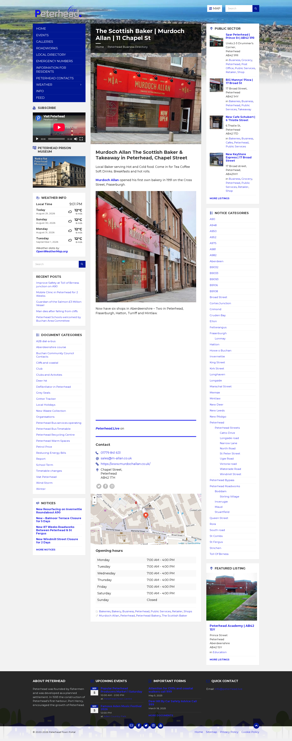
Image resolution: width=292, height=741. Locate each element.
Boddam (220, 491)
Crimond (215, 309)
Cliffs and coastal (47, 362)
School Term (44, 464)
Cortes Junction (220, 303)
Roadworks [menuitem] (47, 48)
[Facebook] (105, 486)
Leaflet (181, 543)
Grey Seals (43, 392)
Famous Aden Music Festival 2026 (121, 708)
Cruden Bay (218, 315)
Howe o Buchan (220, 350)
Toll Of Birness (219, 554)
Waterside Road (230, 469)
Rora (213, 524)
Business (128, 611)
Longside (216, 380)
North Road (228, 448)
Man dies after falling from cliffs (57, 311)
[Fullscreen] (81, 139)
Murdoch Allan (107, 180)
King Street (217, 362)
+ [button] (94, 497)
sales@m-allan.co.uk (116, 458)
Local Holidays (45, 404)
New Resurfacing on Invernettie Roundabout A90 (59, 511)
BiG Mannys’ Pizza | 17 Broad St (239, 81)
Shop (241, 72)
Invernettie (217, 356)
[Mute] (75, 139)
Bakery (116, 611)
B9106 (214, 285)
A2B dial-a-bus (45, 341)
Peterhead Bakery (148, 615)
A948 (213, 225)
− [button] (94, 502)
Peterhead (142, 611)
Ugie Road (227, 458)
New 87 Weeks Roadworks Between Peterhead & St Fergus (55, 530)
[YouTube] (160, 726)
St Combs (216, 536)
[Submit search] (255, 8)
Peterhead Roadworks (225, 486)
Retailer (177, 611)
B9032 (214, 267)
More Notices (45, 549)
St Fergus (216, 542)
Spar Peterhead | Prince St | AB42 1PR (240, 36)
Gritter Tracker (46, 398)
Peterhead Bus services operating (58, 422)
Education (220, 652)
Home (100, 46)
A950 (213, 231)
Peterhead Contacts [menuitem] (55, 78)
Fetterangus (218, 327)
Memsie (215, 392)
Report (41, 458)
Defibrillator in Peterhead (53, 386)
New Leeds (217, 410)
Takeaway (244, 109)
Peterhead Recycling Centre (55, 434)
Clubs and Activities (49, 374)
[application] (59, 127)
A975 (213, 243)
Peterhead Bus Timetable (53, 428)
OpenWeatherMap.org (52, 251)
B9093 (214, 279)
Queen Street (219, 518)
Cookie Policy (250, 732)
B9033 (214, 273)
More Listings (219, 198)
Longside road (229, 438)
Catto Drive (227, 432)
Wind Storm (44, 482)
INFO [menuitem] (40, 91)
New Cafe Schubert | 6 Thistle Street (240, 118)
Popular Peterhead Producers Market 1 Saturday (121, 690)
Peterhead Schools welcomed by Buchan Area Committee (58, 319)
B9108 (214, 291)
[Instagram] (112, 486)
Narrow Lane (228, 443)
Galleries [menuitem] (44, 42)
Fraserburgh (218, 333)
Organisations (45, 416)
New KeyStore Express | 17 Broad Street (239, 157)
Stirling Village (229, 496)
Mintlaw (215, 398)
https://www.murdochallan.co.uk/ (125, 464)
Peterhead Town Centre (118, 698)
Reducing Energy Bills (51, 452)
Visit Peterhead (46, 476)
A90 (212, 219)
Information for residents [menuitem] (51, 70)
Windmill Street (230, 474)
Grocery (246, 60)
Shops (188, 611)
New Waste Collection (51, 410)
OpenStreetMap (193, 543)
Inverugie (221, 501)
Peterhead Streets (227, 427)
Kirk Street (217, 368)
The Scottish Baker (174, 615)
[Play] (37, 139)
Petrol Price (44, 446)
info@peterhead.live (228, 689)
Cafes (229, 142)
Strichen (215, 548)
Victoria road (228, 463)
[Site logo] (58, 17)
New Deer (216, 404)
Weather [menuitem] (44, 85)
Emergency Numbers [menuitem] (54, 61)
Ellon (213, 321)
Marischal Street (221, 386)
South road (217, 530)
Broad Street (218, 297)
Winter (41, 488)
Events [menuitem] (42, 35)
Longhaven (217, 374)
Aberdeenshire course (51, 347)
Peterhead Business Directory (128, 46)
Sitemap (211, 732)
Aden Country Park (115, 716)
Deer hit (41, 380)
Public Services (161, 611)
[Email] (131, 726)
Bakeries (105, 611)
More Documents (161, 715)
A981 (213, 249)
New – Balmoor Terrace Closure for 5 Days (58, 520)
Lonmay (220, 338)
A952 (213, 237)
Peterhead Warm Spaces (53, 440)
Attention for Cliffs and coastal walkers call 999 (171, 690)
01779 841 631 (111, 453)
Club (39, 368)
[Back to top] (256, 726)
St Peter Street (230, 453)
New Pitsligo (218, 416)
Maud (219, 506)
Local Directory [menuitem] (51, 55)
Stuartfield (222, 512)
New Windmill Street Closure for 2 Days (57, 541)
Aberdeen (216, 261)
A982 (213, 255)
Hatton (214, 344)
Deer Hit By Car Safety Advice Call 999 (173, 703)
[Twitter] (98, 486)
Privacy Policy (229, 732)
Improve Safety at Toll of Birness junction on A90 (57, 284)
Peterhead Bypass (222, 480)
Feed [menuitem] (40, 98)
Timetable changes (49, 470)
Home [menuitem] (41, 28)
